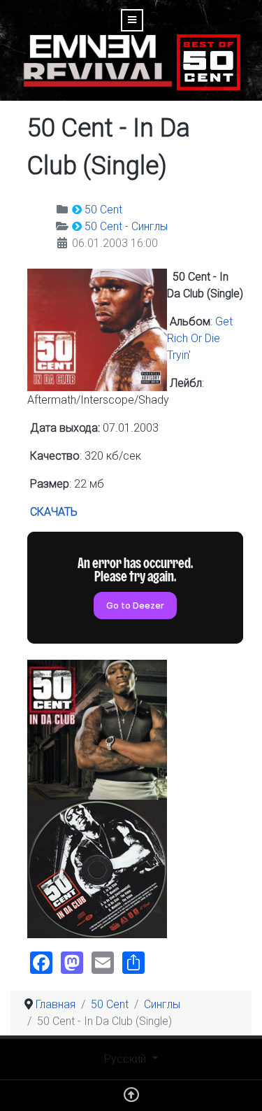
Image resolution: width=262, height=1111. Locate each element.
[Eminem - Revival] (98, 61)
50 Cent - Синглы (126, 226)
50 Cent (103, 209)
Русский (126, 1059)
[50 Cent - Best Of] (208, 61)
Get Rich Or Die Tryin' (200, 338)
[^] (131, 1098)
